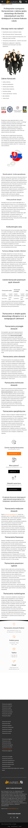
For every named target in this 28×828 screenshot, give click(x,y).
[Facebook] (11, 817)
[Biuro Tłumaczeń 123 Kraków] (14, 782)
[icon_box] (14, 447)
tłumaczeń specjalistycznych (11, 514)
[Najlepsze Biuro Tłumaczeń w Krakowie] (14, 1)
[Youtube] (17, 817)
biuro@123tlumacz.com (13, 808)
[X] (14, 817)
